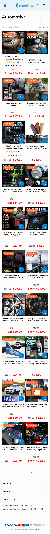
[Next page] (39, 472)
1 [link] (11, 472)
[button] (5, 5)
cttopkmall (20, 529)
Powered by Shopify (32, 529)
